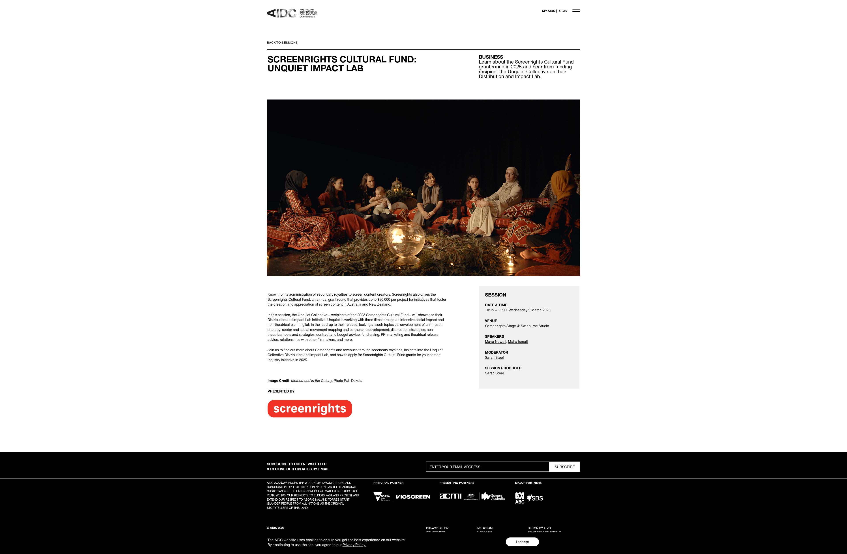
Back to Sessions (282, 42)
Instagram (485, 528)
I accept (522, 542)
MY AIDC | (554, 11)
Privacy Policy (437, 528)
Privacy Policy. (354, 545)
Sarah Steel (494, 357)
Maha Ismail (518, 341)
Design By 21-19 (539, 528)
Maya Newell (495, 341)
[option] (423, 188)
